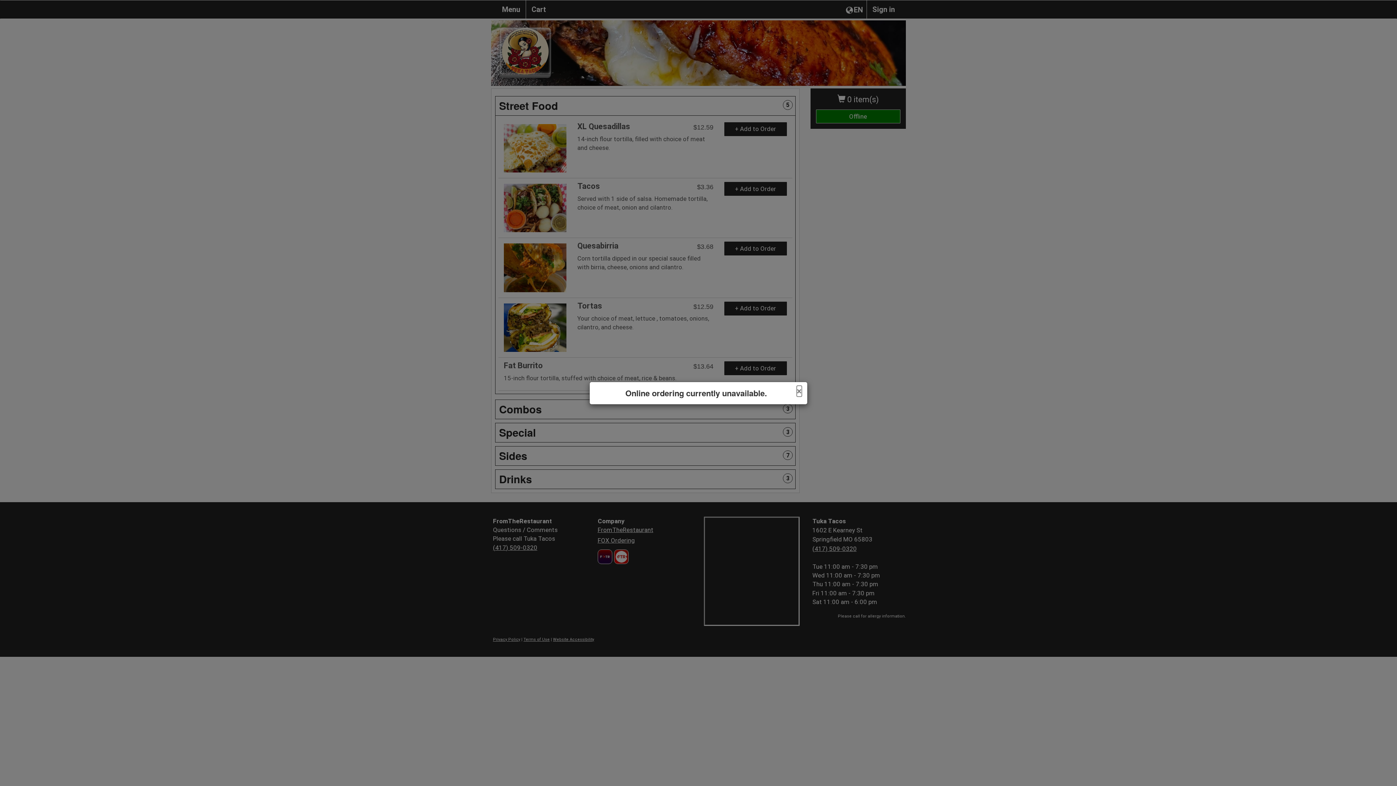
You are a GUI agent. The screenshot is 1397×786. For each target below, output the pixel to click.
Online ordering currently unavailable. (696, 393)
